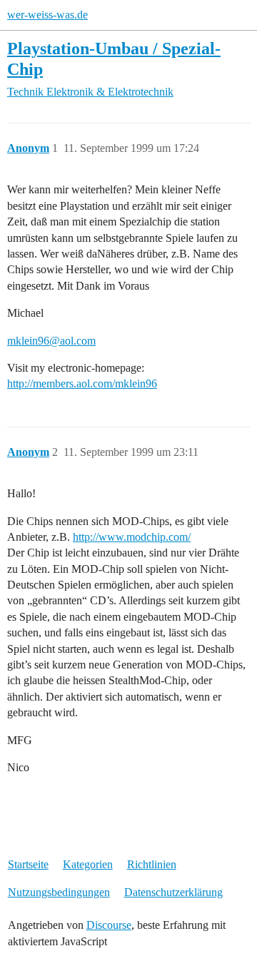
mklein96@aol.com (51, 341)
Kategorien (88, 864)
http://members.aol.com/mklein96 (82, 383)
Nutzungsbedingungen (59, 892)
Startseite (28, 864)
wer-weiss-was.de (47, 15)
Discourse (108, 925)
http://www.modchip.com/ (132, 537)
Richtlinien (151, 864)
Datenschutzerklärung (173, 892)
